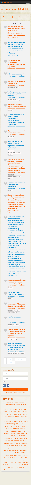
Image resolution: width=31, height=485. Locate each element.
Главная (3, 7)
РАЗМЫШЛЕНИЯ (24, 450)
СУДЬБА (8, 460)
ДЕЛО (15, 414)
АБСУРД (16, 87)
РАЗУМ (6, 452)
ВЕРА (5, 409)
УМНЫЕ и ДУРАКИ (13, 464)
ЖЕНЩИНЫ (7, 421)
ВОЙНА (20, 409)
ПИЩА (6, 445)
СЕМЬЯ (15, 455)
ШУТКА (8, 467)
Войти (15, 390)
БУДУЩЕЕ (24, 407)
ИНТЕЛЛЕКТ (9, 428)
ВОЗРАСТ (15, 409)
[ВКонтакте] (4, 385)
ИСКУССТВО (16, 428)
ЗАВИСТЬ (7, 426)
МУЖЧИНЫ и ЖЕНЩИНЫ (18, 436)
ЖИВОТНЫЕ (16, 325)
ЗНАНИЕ (15, 426)
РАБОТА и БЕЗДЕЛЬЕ (14, 450)
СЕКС (11, 455)
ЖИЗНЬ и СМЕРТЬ (23, 421)
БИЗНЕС (6, 407)
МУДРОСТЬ (24, 433)
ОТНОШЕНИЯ (23, 440)
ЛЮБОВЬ (10, 87)
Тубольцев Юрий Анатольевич (16, 68)
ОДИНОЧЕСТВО (15, 440)
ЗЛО (11, 426)
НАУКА (25, 438)
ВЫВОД (15, 411)
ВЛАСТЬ (9, 409)
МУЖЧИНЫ (11, 99)
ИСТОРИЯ (22, 428)
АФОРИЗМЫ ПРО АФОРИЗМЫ (12, 404)
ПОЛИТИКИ (17, 445)
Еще (4, 469)
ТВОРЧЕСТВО (6, 462)
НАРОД (21, 438)
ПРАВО (16, 448)
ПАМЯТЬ (11, 443)
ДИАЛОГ (25, 414)
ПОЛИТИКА (11, 445)
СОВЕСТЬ (14, 457)
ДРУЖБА (17, 416)
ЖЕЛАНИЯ (22, 419)
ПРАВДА (23, 445)
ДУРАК (22, 416)
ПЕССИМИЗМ (24, 443)
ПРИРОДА (5, 450)
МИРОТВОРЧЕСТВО (15, 433)
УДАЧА (23, 462)
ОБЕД (15, 339)
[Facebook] (8, 385)
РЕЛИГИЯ (11, 452)
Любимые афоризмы (12, 17)
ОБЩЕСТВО (7, 440)
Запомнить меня (9, 382)
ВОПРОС (25, 409)
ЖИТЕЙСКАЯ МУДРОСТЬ (11, 424)
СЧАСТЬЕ (13, 460)
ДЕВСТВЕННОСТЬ (12, 312)
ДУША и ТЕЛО (9, 419)
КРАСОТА (7, 431)
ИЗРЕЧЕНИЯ (22, 426)
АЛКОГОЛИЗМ (15, 402)
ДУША (26, 416)
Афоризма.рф (6, 2)
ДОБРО (5, 416)
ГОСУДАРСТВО (8, 414)
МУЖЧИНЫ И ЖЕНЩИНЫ (14, 153)
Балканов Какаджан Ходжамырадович (13, 211)
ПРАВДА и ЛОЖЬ (9, 448)
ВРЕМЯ (10, 411)
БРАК (20, 407)
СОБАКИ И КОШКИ (19, 353)
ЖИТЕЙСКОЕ (22, 424)
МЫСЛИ (15, 438)
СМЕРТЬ (24, 455)
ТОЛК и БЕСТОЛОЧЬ (16, 462)
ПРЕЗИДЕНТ (22, 448)
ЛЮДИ (19, 431)
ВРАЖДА (5, 411)
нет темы (21, 467)
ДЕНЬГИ (20, 414)
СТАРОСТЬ (21, 457)
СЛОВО (19, 455)
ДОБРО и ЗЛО (11, 416)
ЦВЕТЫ (10, 325)
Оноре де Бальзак (13, 37)
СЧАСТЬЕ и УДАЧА (21, 460)
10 (11, 362)
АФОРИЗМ (22, 402)
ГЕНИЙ (19, 411)
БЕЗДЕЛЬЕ (23, 404)
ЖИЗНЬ (10, 110)
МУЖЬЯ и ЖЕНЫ (8, 438)
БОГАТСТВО (15, 407)
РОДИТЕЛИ (17, 452)
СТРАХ (26, 457)
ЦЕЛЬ (19, 464)
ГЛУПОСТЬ (25, 411)
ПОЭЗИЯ (10, 178)
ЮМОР (13, 467)
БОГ (10, 407)
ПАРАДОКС (11, 310)
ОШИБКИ (6, 443)
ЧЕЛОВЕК (25, 464)
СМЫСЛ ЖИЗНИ (7, 457)
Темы (9, 7)
